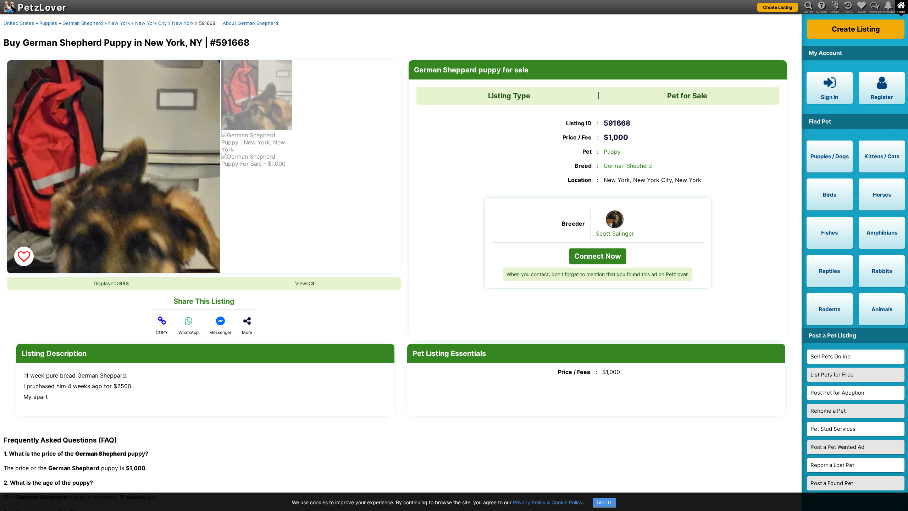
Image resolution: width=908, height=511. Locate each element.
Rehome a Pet (828, 410)
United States (19, 23)
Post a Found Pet (831, 483)
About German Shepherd (250, 23)
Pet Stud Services (833, 428)
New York (119, 23)
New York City (151, 23)
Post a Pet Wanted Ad (837, 447)
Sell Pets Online (830, 356)
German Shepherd (82, 23)
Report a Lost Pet (832, 465)
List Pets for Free (832, 374)
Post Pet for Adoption (837, 392)
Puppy (612, 151)
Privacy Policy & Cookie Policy (548, 502)
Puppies (48, 23)
